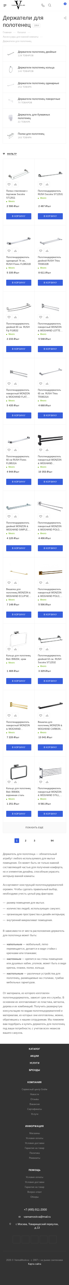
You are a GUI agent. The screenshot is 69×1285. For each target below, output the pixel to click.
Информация (34, 1126)
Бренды (34, 1070)
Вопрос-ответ (34, 1192)
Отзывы (34, 1099)
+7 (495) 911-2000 (35, 1209)
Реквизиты (34, 1158)
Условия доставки (34, 1143)
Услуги (34, 1063)
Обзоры (34, 1197)
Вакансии (35, 1104)
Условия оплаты (34, 1138)
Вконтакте (16, 1239)
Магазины (34, 1133)
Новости (34, 1094)
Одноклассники (43, 1239)
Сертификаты (34, 1109)
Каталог (34, 1049)
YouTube (34, 1239)
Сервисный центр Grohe (34, 1089)
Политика (35, 1153)
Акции (34, 1056)
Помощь (35, 1170)
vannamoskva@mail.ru (37, 1216)
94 (52, 840)
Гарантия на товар (34, 1148)
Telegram (25, 1239)
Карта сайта (34, 1264)
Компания (34, 1082)
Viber (52, 1239)
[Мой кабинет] (56, 5)
